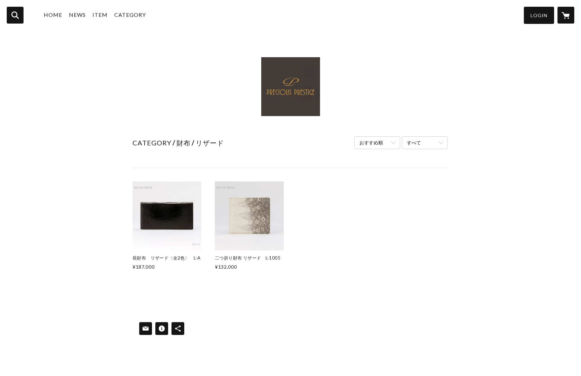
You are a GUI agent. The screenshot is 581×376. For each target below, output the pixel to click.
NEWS (77, 14)
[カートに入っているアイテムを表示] (565, 15)
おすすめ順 (371, 142)
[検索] (15, 15)
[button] (539, 15)
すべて (414, 142)
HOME (53, 14)
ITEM (100, 14)
